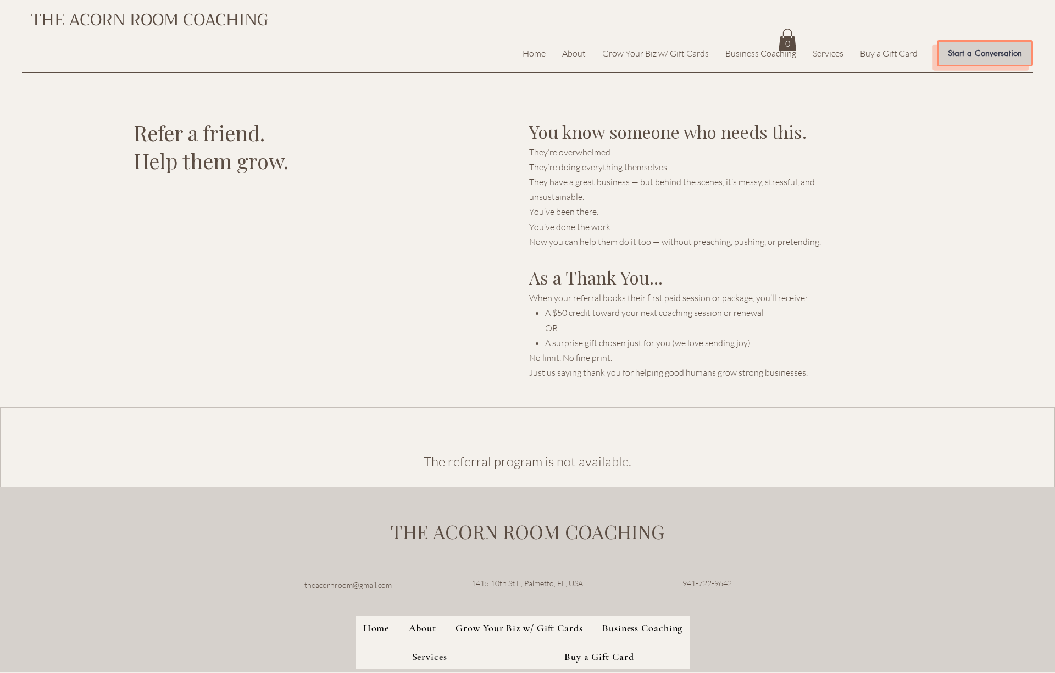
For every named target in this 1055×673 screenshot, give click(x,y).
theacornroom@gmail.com (348, 584)
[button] (787, 40)
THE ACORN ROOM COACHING (149, 19)
